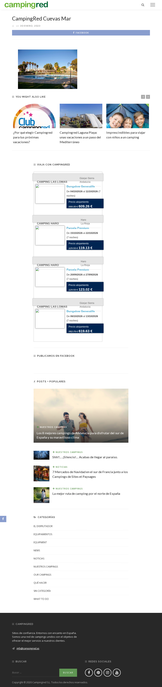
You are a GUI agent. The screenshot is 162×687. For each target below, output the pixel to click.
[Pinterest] (98, 673)
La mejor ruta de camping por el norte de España (86, 493)
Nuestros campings (53, 427)
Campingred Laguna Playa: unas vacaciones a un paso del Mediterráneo (80, 137)
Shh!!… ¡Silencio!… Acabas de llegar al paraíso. (85, 457)
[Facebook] (89, 673)
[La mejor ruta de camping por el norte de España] (41, 495)
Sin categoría (42, 591)
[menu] (152, 4)
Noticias (62, 467)
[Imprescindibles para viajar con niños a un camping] (127, 116)
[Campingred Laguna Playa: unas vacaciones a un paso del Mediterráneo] (81, 116)
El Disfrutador (43, 526)
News (37, 550)
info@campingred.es (28, 648)
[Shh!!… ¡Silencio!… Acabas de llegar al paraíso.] (41, 455)
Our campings (42, 574)
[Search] (142, 4)
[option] (34, 124)
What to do (41, 599)
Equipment (40, 542)
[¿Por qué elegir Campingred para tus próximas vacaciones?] (34, 116)
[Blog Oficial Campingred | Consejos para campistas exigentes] (26, 4)
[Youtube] (117, 673)
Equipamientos (43, 534)
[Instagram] (107, 673)
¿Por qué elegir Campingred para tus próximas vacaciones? (32, 137)
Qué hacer (40, 582)
